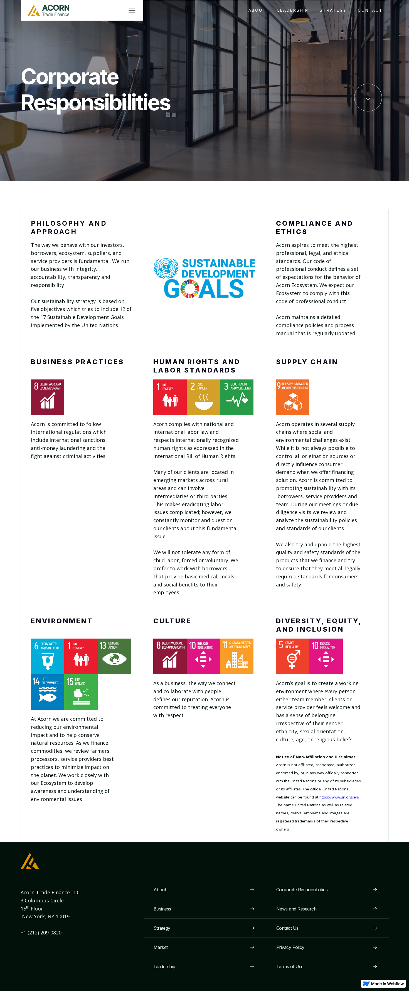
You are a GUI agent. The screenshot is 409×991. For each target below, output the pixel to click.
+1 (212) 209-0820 (42, 932)
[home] (45, 10)
